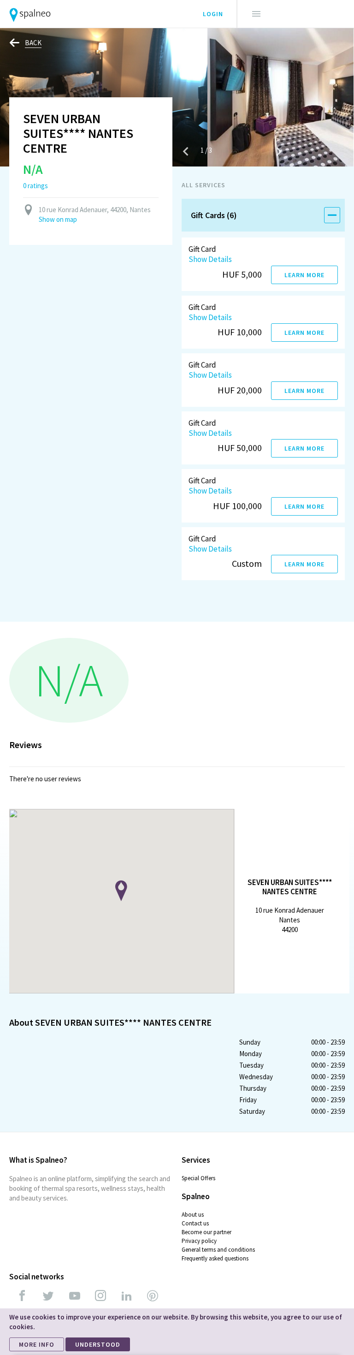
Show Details (210, 259)
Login (213, 14)
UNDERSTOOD (97, 1344)
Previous (186, 151)
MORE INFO (36, 1344)
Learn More (304, 275)
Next (279, 151)
